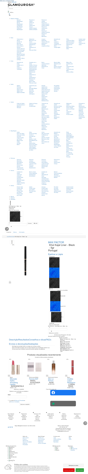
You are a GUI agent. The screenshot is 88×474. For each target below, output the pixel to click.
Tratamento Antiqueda (44, 106)
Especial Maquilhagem (20, 20)
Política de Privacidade (19, 400)
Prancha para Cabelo (57, 111)
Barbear (55, 172)
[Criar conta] (9, 13)
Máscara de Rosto (21, 54)
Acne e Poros (20, 44)
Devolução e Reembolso (56, 441)
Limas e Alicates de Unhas (57, 146)
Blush (67, 151)
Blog (70, 437)
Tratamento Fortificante (44, 119)
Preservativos (57, 88)
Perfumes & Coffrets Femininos (46, 31)
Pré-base (68, 156)
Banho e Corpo (32, 172)
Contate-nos (40, 437)
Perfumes (13, 158)
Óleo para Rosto (32, 50)
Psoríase (31, 92)
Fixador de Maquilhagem (69, 134)
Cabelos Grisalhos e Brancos (21, 183)
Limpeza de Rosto (46, 46)
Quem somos (26, 437)
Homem (12, 170)
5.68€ (36, 223)
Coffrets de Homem (31, 23)
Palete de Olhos (32, 146)
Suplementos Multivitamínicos (45, 100)
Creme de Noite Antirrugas (20, 52)
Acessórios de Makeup (57, 132)
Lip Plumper (19, 139)
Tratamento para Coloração (82, 108)
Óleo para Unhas (45, 133)
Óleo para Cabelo (45, 117)
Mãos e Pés (69, 62)
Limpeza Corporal (45, 63)
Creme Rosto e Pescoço (20, 46)
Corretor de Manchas (19, 42)
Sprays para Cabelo (44, 113)
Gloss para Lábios (21, 135)
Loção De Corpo (20, 169)
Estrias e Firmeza (58, 66)
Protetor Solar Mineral (45, 194)
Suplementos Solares (44, 94)
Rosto (12, 37)
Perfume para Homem (20, 165)
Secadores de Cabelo (57, 108)
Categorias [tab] (8, 232)
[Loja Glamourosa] (44, 5)
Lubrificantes (57, 87)
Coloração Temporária (81, 112)
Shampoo (19, 107)
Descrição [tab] (13, 339)
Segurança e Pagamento (41, 441)
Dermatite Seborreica (31, 90)
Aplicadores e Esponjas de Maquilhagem (57, 140)
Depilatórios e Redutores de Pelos (32, 72)
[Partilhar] (10, 281)
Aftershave (19, 163)
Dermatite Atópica (33, 88)
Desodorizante (20, 167)
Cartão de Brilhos (57, 439)
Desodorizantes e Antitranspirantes (33, 68)
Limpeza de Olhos (70, 40)
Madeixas (81, 110)
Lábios (18, 132)
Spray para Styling (70, 106)
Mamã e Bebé (57, 62)
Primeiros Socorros (19, 87)
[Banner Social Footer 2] (63, 403)
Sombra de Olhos (33, 133)
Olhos (67, 39)
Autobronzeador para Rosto (69, 189)
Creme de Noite (32, 43)
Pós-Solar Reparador (56, 189)
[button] (15, 216)
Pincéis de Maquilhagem (57, 143)
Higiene (18, 85)
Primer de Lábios (20, 133)
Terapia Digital (57, 47)
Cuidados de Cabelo (19, 172)
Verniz (43, 140)
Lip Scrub (19, 136)
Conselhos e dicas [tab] (37, 339)
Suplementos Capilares (44, 97)
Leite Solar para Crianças (45, 191)
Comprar (30, 223)
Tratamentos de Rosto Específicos (45, 179)
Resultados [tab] (23, 339)
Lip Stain (19, 143)
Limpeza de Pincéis (56, 135)
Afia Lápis (56, 137)
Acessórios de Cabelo (57, 104)
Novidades (13, 199)
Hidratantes (31, 39)
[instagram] (9, 427)
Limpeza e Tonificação (56, 42)
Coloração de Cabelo (82, 104)
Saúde (12, 84)
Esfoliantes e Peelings (44, 44)
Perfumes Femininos (44, 160)
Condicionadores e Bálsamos (21, 105)
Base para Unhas (45, 139)
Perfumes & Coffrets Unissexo (45, 23)
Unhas (43, 132)
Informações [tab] (21, 232)
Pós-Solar (56, 187)
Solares (12, 185)
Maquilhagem (14, 130)
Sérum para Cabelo (44, 122)
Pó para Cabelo (69, 114)
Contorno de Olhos (46, 181)
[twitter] (12, 427)
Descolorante (81, 106)
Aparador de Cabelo (56, 117)
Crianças (43, 187)
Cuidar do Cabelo (20, 103)
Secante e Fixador (46, 137)
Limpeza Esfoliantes (44, 39)
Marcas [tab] (15, 232)
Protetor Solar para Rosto (20, 191)
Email (9, 394)
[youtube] (8, 427)
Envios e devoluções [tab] (18, 343)
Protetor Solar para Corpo (20, 189)
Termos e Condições (14, 401)
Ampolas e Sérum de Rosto (21, 59)
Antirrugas (44, 177)
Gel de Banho (20, 162)
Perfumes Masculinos (19, 160)
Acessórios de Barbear (57, 176)
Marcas (12, 196)
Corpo (12, 61)
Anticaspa (44, 111)
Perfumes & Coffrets (44, 20)
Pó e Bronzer (69, 152)
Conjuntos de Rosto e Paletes (69, 149)
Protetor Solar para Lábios (20, 194)
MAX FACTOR (56, 242)
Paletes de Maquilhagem (20, 28)
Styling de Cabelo (20, 180)
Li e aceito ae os (17, 401)
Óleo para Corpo (33, 83)
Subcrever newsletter (25, 404)
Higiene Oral (19, 91)
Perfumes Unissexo (31, 160)
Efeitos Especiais (70, 136)
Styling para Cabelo (69, 104)
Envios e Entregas (42, 443)
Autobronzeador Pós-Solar (57, 191)
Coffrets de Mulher (33, 29)
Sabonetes (44, 65)
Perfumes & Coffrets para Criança (44, 28)
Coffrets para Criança (32, 26)
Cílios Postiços (32, 147)
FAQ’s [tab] (48, 339)
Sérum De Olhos (70, 43)
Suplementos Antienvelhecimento (46, 89)
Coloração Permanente (81, 115)
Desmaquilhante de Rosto (69, 138)
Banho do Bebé (57, 68)
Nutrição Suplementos (44, 86)
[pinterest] (10, 427)
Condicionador (32, 106)
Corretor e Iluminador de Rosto (69, 143)
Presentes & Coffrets (32, 20)
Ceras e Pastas (69, 107)
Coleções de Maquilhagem (20, 26)
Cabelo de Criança (33, 103)
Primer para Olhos (33, 144)
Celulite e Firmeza (33, 65)
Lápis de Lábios (20, 137)
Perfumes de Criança (57, 160)
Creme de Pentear (70, 109)
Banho (43, 62)
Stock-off (12, 198)
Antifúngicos (32, 94)
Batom (18, 144)
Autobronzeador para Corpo (69, 191)
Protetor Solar (20, 187)
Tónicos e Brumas (21, 48)
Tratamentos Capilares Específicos (44, 128)
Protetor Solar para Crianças (45, 189)
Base (67, 140)
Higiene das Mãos (21, 92)
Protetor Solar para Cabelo (32, 189)
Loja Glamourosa (10, 236)
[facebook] (11, 427)
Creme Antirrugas (21, 50)
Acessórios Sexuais (56, 90)
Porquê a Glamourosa (25, 439)
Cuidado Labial (82, 39)
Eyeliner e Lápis (32, 139)
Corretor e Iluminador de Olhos (32, 136)
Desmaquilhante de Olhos (32, 149)
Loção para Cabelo (68, 112)
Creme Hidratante (33, 173)
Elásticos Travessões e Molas (57, 114)
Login (54, 437)
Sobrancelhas (32, 143)
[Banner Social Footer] (63, 392)
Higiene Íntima (20, 89)
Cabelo (12, 102)
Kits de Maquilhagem (20, 23)
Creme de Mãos (69, 72)
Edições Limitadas (15, 18)
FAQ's (70, 439)
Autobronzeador (69, 187)
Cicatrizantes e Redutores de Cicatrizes (32, 79)
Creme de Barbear (58, 173)
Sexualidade (56, 85)
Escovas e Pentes (58, 106)
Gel (67, 110)
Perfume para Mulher (45, 167)
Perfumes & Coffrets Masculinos (44, 35)
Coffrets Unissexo (33, 28)
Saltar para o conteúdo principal (7, 0)
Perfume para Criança (57, 163)
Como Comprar (41, 439)
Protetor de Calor (45, 115)
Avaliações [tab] (33, 343)
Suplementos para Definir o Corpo (46, 91)
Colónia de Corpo (33, 66)
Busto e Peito (32, 81)
